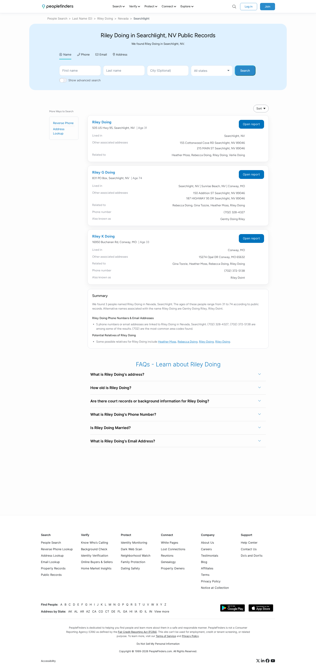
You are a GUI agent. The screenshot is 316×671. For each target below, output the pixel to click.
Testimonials (209, 555)
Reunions (167, 555)
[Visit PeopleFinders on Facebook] (268, 661)
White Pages (169, 543)
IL (146, 611)
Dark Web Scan (131, 549)
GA (125, 611)
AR (82, 611)
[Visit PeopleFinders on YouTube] (273, 661)
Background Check (94, 549)
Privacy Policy (211, 581)
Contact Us (249, 549)
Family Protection (133, 562)
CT (107, 611)
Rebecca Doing (188, 341)
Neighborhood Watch (135, 555)
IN (150, 611)
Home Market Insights (96, 568)
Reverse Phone (63, 123)
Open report (251, 124)
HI (130, 611)
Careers (206, 549)
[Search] (234, 7)
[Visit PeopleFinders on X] (258, 661)
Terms (205, 575)
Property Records (53, 568)
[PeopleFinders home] (57, 6)
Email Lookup (50, 562)
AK (70, 611)
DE (113, 611)
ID (141, 611)
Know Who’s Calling (94, 543)
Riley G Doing (103, 172)
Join (267, 6)
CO (101, 611)
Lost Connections (173, 549)
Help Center (249, 543)
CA (94, 611)
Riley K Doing (103, 236)
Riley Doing (105, 18)
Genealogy (168, 562)
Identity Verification (94, 555)
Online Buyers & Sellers (97, 562)
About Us (207, 543)
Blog (204, 562)
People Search (57, 18)
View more (161, 611)
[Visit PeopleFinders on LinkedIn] (263, 661)
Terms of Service (166, 636)
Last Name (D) (82, 18)
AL (76, 611)
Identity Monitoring (134, 543)
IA (136, 611)
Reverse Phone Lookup (57, 549)
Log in (249, 6)
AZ (88, 611)
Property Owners (173, 568)
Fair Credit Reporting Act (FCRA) (137, 631)
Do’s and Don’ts (251, 555)
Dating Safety (130, 568)
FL (119, 611)
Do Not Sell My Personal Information (158, 643)
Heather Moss (167, 341)
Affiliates (207, 568)
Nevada (123, 18)
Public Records (51, 575)
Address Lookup (52, 555)
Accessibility (48, 661)
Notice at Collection (215, 588)
